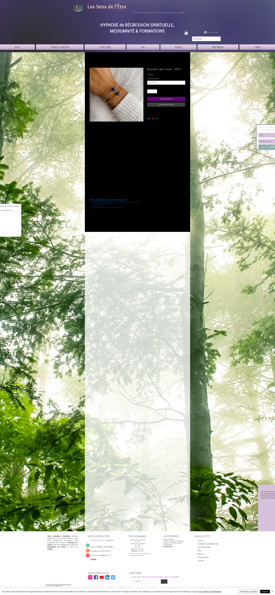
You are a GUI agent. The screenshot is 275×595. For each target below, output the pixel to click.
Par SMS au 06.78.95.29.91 (101, 551)
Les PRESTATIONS (204, 547)
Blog (199, 551)
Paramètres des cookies (249, 591)
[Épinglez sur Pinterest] (152, 118)
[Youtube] (102, 577)
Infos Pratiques (203, 557)
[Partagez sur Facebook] (148, 118)
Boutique (201, 554)
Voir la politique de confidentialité (210, 591)
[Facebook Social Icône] (96, 577)
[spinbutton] (152, 91)
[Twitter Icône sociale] (113, 577)
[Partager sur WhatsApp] (156, 118)
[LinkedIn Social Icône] (107, 577)
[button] (186, 32)
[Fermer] (272, 591)
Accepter (265, 591)
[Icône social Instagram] (90, 577)
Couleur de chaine (153, 79)
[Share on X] (161, 118)
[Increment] (155, 91)
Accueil (92, 60)
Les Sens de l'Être (107, 6)
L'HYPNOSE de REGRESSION (208, 544)
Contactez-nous (168, 546)
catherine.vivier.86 (96, 555)
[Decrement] (148, 91)
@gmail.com (106, 555)
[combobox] (166, 83)
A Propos (201, 561)
